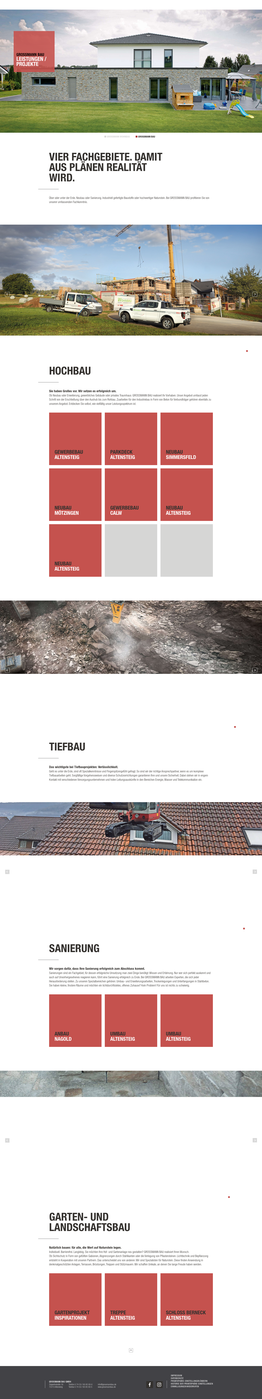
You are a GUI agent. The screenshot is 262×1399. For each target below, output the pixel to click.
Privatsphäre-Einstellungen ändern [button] (189, 1381)
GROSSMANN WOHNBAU (118, 136)
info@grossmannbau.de (107, 1384)
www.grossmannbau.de (107, 1387)
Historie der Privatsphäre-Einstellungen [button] (192, 1383)
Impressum (176, 1375)
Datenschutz (177, 1378)
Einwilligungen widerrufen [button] (185, 1386)
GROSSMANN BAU (146, 136)
